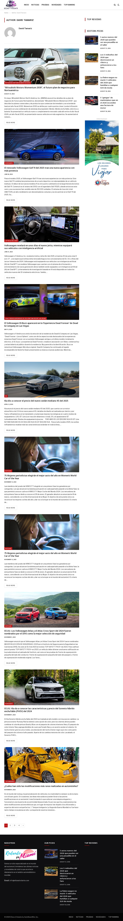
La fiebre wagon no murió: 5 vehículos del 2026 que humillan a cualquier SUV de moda (109, 82)
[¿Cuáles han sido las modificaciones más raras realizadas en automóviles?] (41, 765)
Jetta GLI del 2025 (11, 240)
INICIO (26, 5)
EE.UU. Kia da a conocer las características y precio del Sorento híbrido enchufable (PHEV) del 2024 (39, 710)
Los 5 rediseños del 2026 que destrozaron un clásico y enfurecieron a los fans (108, 61)
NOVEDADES (56, 5)
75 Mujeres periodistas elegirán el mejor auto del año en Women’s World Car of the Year (40, 477)
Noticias (8, 471)
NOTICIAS (35, 5)
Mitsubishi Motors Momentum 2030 (17, 83)
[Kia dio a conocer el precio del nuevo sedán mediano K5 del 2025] (41, 379)
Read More (10, 122)
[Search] (114, 5)
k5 (6, 396)
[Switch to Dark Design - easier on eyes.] (118, 5)
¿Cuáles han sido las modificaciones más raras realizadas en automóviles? (41, 786)
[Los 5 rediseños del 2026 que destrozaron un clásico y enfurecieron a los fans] (91, 57)
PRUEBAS (45, 5)
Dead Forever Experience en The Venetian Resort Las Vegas (25, 318)
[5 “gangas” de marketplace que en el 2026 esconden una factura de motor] (91, 100)
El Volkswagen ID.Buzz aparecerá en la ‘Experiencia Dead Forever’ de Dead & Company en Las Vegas (41, 324)
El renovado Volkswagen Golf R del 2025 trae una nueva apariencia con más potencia (39, 169)
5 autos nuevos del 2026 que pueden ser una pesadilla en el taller (109, 41)
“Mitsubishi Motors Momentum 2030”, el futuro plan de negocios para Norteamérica (39, 89)
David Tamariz (25, 28)
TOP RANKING (69, 5)
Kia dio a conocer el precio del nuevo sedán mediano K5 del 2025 (36, 400)
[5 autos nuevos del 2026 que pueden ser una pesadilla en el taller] (91, 40)
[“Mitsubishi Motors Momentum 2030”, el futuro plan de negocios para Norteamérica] (41, 66)
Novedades (9, 163)
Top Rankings (9, 781)
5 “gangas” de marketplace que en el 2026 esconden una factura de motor (109, 102)
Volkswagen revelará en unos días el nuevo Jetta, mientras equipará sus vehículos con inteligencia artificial (38, 247)
